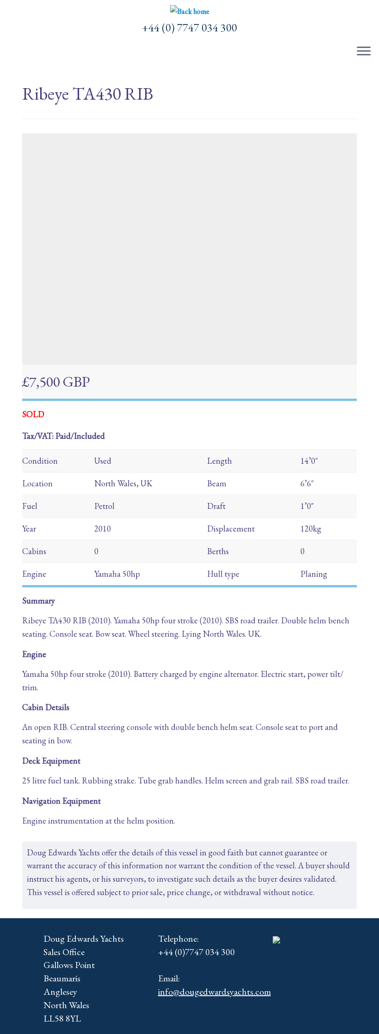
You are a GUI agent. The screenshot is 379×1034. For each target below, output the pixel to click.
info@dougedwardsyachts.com (214, 992)
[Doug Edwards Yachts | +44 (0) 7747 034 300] (189, 11)
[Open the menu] (364, 52)
